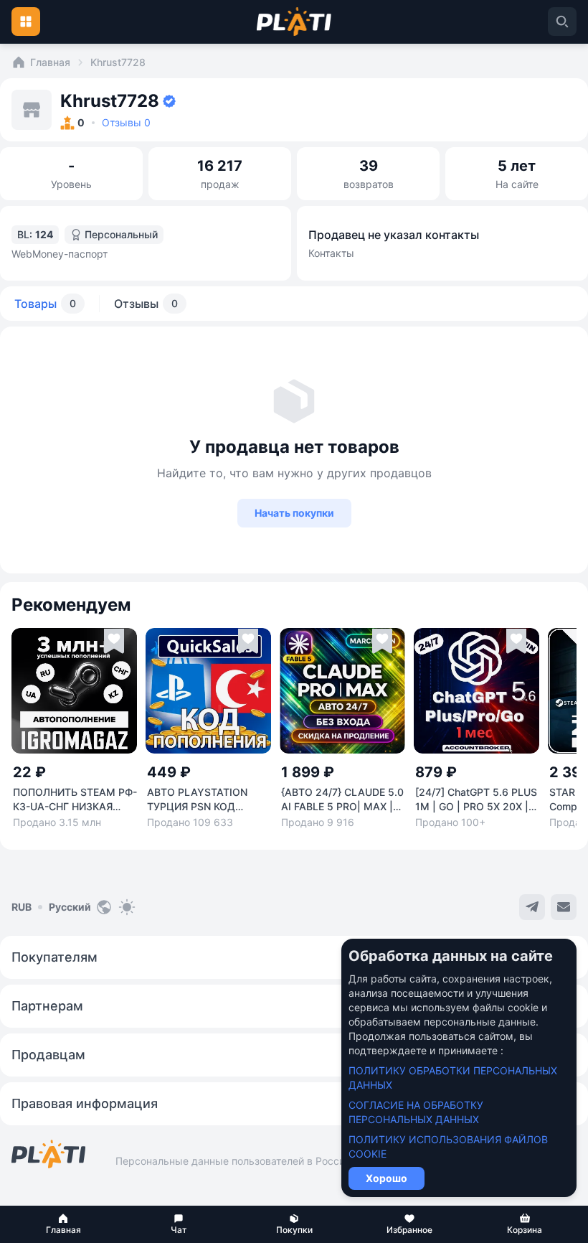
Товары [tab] (45, 303)
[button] (63, 1224)
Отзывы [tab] (146, 303)
